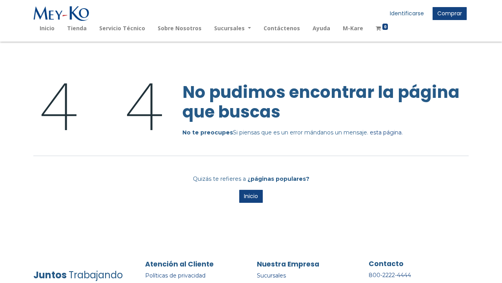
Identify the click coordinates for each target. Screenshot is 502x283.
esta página (386, 132)
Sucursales (271, 275)
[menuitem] (47, 28)
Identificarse (407, 13)
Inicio (251, 196)
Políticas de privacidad (175, 275)
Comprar (449, 13)
